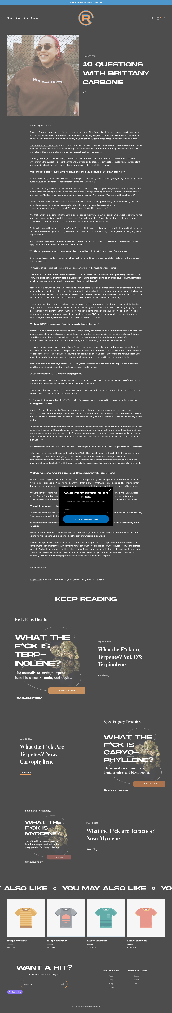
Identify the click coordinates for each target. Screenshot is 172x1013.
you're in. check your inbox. (86, 519)
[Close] (110, 490)
